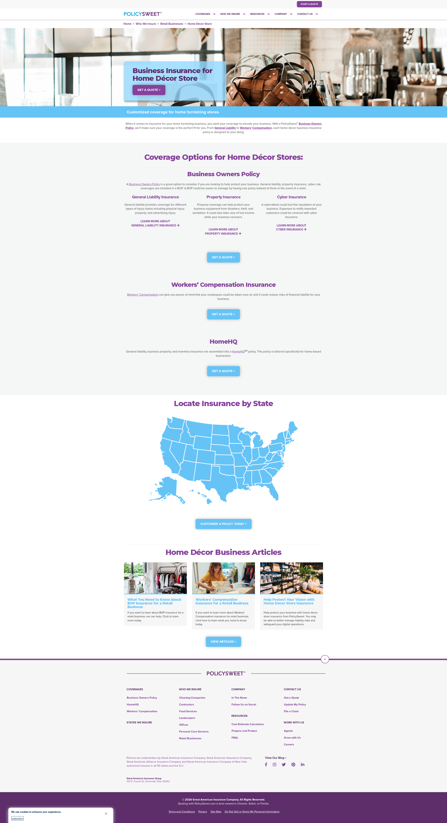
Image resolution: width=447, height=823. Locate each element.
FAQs (235, 738)
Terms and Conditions (181, 811)
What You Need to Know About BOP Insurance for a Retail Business (154, 603)
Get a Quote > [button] (148, 90)
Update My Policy (295, 704)
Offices (183, 725)
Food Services (188, 711)
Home (127, 24)
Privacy (202, 811)
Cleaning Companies (192, 698)
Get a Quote (291, 698)
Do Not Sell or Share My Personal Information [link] (252, 811)
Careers (289, 744)
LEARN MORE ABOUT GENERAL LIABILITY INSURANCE (154, 223)
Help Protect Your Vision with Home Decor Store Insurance (289, 601)
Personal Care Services (194, 732)
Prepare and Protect (244, 731)
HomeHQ (238, 351)
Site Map (216, 811)
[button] (105, 813)
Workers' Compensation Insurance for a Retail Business (222, 601)
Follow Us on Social (244, 704)
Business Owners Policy (144, 184)
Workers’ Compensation (142, 295)
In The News (239, 698)
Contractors (186, 704)
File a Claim (291, 711)
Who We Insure (146, 24)
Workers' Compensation (142, 711)
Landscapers (187, 718)
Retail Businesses (171, 24)
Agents (288, 731)
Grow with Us (292, 738)
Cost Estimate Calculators (248, 724)
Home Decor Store (200, 24)
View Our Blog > (276, 758)
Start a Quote (309, 4)
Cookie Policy (17, 818)
